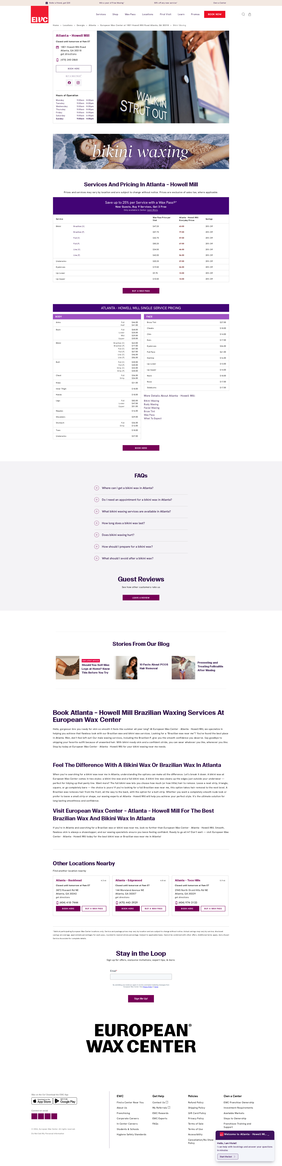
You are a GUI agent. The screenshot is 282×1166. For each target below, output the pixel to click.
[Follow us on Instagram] (78, 82)
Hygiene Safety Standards (131, 1134)
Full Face (151, 352)
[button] (243, 14)
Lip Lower (60, 273)
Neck (149, 375)
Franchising (123, 1113)
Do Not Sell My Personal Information (47, 1133)
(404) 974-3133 (188, 902)
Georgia (81, 25)
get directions (69, 54)
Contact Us (159, 1102)
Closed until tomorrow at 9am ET (73, 41)
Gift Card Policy (197, 1113)
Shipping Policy (196, 1107)
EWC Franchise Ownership (239, 1102)
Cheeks (150, 328)
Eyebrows (60, 267)
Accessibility (195, 1134)
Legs (58, 400)
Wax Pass (149, 414)
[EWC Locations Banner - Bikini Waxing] (141, 168)
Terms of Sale (196, 1123)
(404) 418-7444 (69, 902)
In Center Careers (127, 1123)
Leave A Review (141, 597)
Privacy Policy (196, 1118)
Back (58, 329)
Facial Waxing (152, 407)
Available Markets (234, 1113)
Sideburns (151, 387)
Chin (149, 334)
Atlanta (93, 25)
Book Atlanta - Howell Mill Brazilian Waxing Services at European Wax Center (138, 716)
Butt (58, 362)
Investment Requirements (238, 1107)
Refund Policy (196, 1102)
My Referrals (160, 1107)
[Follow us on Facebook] (69, 82)
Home (56, 25)
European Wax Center (48, 1129)
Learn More (152, 210)
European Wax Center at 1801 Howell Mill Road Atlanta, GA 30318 (135, 25)
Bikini (58, 226)
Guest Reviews (141, 580)
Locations (68, 25)
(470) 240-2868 (69, 59)
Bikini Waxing (151, 400)
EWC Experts (159, 1118)
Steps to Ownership (235, 1118)
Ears (149, 340)
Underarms (61, 261)
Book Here (73, 68)
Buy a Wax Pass (74, 75)
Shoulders (60, 417)
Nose (149, 381)
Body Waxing (151, 404)
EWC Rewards (160, 1113)
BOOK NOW (215, 14)
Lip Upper (60, 279)
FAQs (155, 1123)
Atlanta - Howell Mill (73, 35)
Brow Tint (151, 322)
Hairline (150, 358)
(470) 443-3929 (128, 902)
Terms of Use (195, 1129)
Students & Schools (128, 1129)
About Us (122, 1107)
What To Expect (153, 418)
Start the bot (226, 1156)
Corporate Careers (128, 1118)
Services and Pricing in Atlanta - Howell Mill (141, 184)
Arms (58, 322)
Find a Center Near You (130, 1102)
